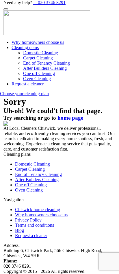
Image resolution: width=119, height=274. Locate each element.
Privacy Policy (28, 219)
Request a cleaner (28, 83)
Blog (19, 230)
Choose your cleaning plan (24, 93)
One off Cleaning (39, 73)
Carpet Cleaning (38, 57)
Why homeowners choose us (38, 42)
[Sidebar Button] (5, 9)
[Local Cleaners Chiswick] (59, 22)
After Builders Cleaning (45, 68)
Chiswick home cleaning (37, 209)
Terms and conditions (34, 225)
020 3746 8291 (51, 2)
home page (70, 118)
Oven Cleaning (37, 78)
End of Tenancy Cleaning (46, 63)
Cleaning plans (25, 47)
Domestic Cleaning (40, 52)
